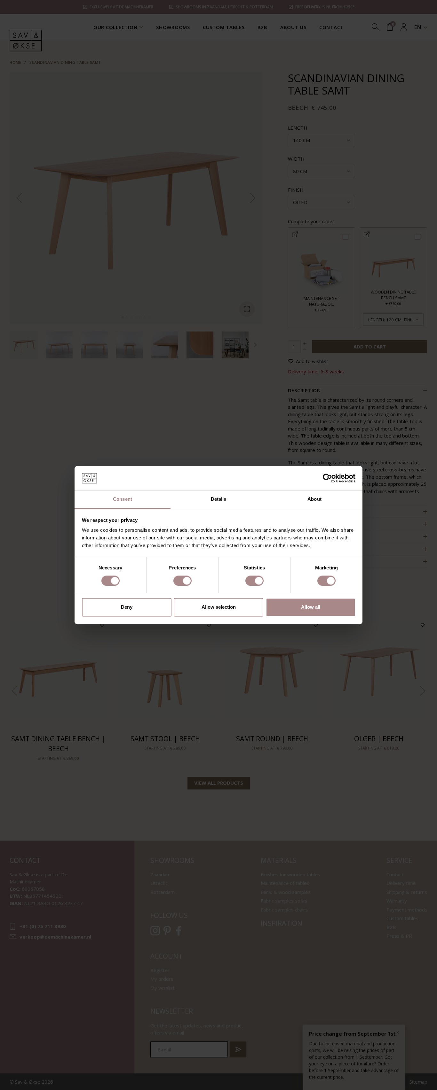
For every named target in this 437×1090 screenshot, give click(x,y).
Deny (126, 607)
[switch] (182, 580)
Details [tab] (218, 499)
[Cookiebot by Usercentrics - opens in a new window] (327, 478)
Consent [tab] (122, 499)
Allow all (310, 607)
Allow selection (219, 607)
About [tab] (314, 499)
